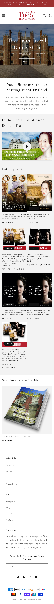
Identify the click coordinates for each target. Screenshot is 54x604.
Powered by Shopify (36, 599)
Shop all (27, 61)
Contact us (10, 465)
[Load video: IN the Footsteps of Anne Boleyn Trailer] (27, 146)
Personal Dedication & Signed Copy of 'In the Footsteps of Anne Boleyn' (38, 216)
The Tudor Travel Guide (23, 599)
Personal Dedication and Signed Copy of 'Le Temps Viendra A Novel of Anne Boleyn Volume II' (14, 312)
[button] (3, 15)
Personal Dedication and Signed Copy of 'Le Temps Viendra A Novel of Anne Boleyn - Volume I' (39, 312)
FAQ (7, 477)
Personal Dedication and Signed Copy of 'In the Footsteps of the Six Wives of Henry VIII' (14, 216)
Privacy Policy (12, 484)
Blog (8, 507)
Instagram (10, 501)
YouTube (9, 520)
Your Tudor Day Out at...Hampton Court (16, 437)
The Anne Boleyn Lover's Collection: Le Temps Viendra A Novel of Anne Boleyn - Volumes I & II (39, 258)
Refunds (9, 471)
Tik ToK (9, 514)
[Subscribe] (45, 566)
